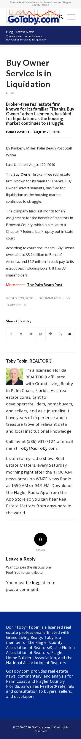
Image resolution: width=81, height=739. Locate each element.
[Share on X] (21, 334)
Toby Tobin (16, 305)
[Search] (59, 17)
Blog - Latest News (20, 32)
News (10, 93)
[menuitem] (59, 17)
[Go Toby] (33, 17)
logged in (41, 582)
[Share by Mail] (70, 334)
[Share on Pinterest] (50, 334)
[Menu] (69, 17)
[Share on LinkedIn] (60, 334)
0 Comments (50, 298)
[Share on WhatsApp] (40, 334)
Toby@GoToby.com (38, 448)
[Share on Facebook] (11, 334)
